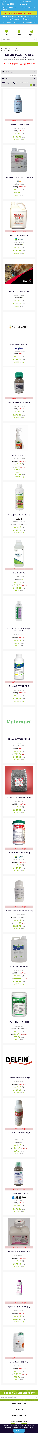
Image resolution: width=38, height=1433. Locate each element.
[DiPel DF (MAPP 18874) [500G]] (19, 1004)
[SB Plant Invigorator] (19, 438)
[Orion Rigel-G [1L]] (19, 553)
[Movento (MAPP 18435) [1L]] (19, 666)
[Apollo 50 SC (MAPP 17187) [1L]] (19, 1287)
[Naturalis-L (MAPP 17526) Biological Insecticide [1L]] (19, 611)
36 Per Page (6, 83)
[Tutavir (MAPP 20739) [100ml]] (19, 104)
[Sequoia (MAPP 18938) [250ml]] (19, 382)
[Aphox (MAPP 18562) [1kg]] (19, 1342)
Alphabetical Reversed (20, 83)
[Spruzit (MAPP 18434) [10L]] (19, 216)
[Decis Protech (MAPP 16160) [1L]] (19, 1113)
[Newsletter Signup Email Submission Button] (36, 1397)
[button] (19, 133)
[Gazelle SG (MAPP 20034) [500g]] (19, 833)
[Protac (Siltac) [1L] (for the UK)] (19, 497)
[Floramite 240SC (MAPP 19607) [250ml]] (19, 891)
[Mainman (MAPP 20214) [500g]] (19, 722)
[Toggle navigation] (19, 44)
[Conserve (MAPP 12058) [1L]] (19, 1174)
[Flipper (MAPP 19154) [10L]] (19, 949)
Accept (19, 1430)
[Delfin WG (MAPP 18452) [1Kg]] (19, 1060)
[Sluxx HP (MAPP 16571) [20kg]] (19, 274)
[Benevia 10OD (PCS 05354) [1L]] (19, 1232)
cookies (10, 1425)
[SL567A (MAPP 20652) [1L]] (19, 327)
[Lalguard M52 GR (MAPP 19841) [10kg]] (19, 780)
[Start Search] (35, 39)
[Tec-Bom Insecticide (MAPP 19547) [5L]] (19, 160)
